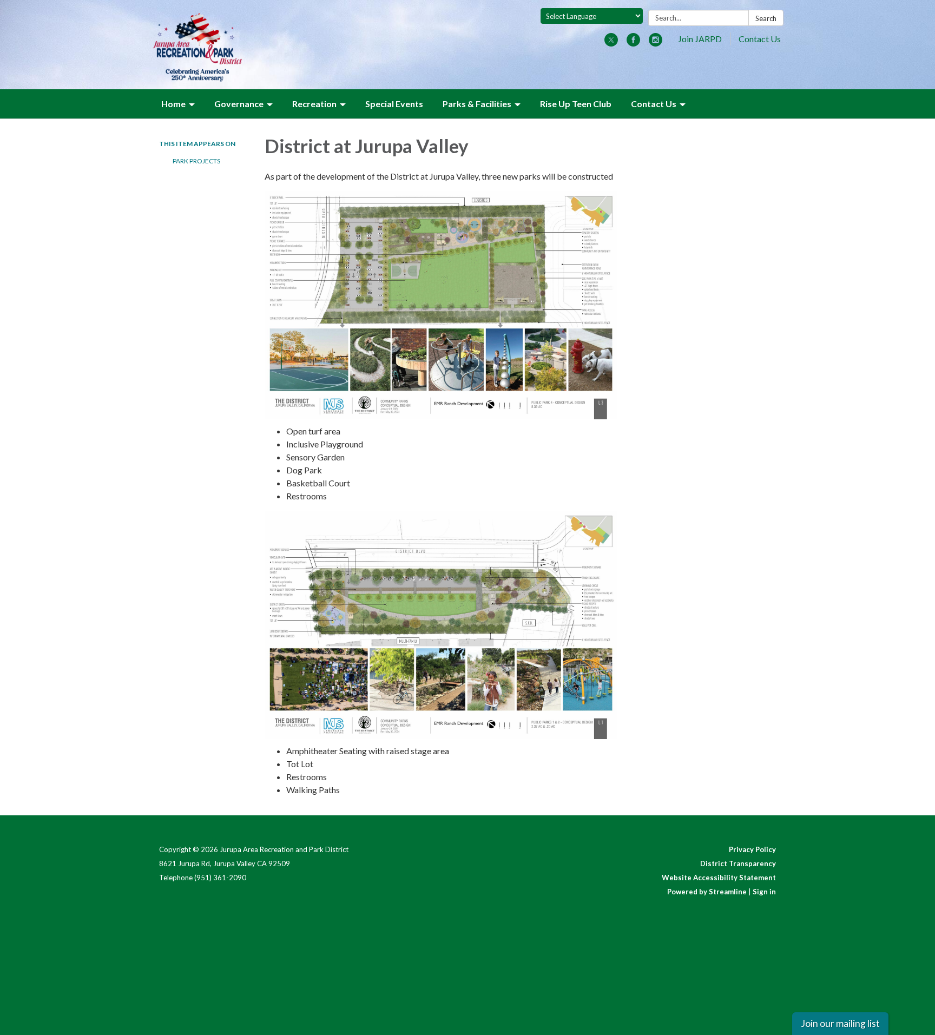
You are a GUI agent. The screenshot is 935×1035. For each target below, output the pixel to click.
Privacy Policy (752, 849)
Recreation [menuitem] (314, 103)
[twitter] (611, 43)
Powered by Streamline (707, 891)
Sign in (764, 891)
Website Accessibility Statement (719, 877)
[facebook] (633, 43)
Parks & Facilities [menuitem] (477, 103)
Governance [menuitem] (239, 103)
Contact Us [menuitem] (653, 103)
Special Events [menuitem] (394, 103)
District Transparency (738, 863)
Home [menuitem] (173, 103)
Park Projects (196, 161)
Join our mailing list (840, 1023)
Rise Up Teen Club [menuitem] (575, 103)
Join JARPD (700, 39)
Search (765, 18)
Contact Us (760, 39)
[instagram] (655, 43)
